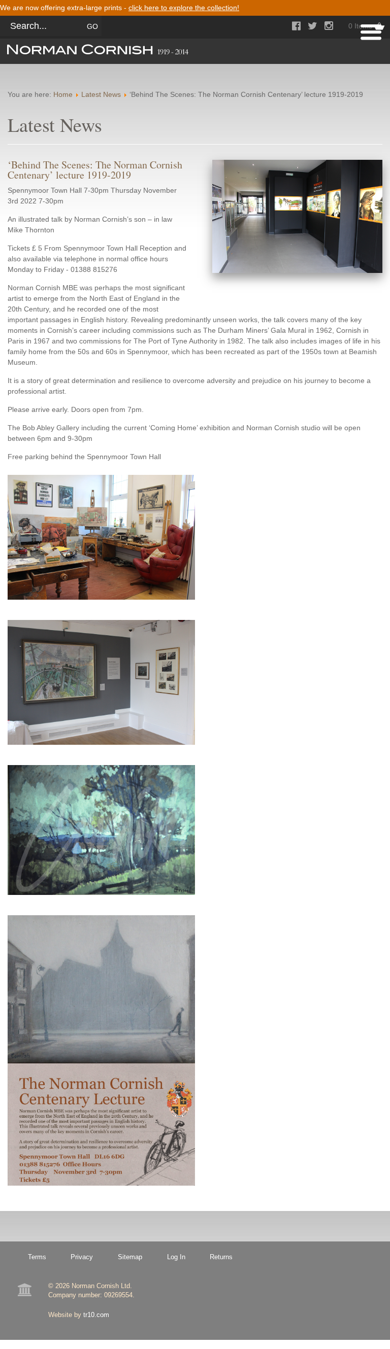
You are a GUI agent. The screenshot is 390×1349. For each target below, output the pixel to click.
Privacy (82, 1257)
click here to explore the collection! (183, 8)
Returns (221, 1257)
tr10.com (96, 1315)
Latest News (101, 94)
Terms (37, 1257)
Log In (176, 1257)
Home (63, 94)
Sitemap (130, 1257)
